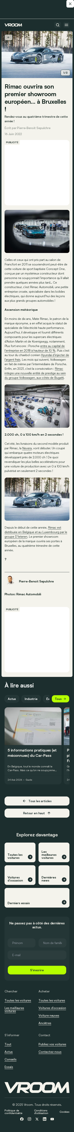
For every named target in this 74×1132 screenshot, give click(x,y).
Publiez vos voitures (52, 1044)
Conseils (11, 1059)
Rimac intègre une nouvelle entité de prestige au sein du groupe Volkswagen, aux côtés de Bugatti (35, 373)
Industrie (31, 699)
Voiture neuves (49, 1015)
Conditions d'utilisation (41, 1112)
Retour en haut (34, 813)
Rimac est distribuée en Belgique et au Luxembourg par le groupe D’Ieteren (36, 532)
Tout (8, 1044)
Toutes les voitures (18, 1000)
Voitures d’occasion (52, 1008)
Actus (12, 699)
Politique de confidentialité (13, 1112)
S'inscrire (37, 970)
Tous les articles (40, 801)
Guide (29, 780)
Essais (9, 1067)
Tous (58, 699)
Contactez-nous (50, 1052)
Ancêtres (45, 1023)
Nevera (27, 448)
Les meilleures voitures (14, 1009)
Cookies (64, 1111)
